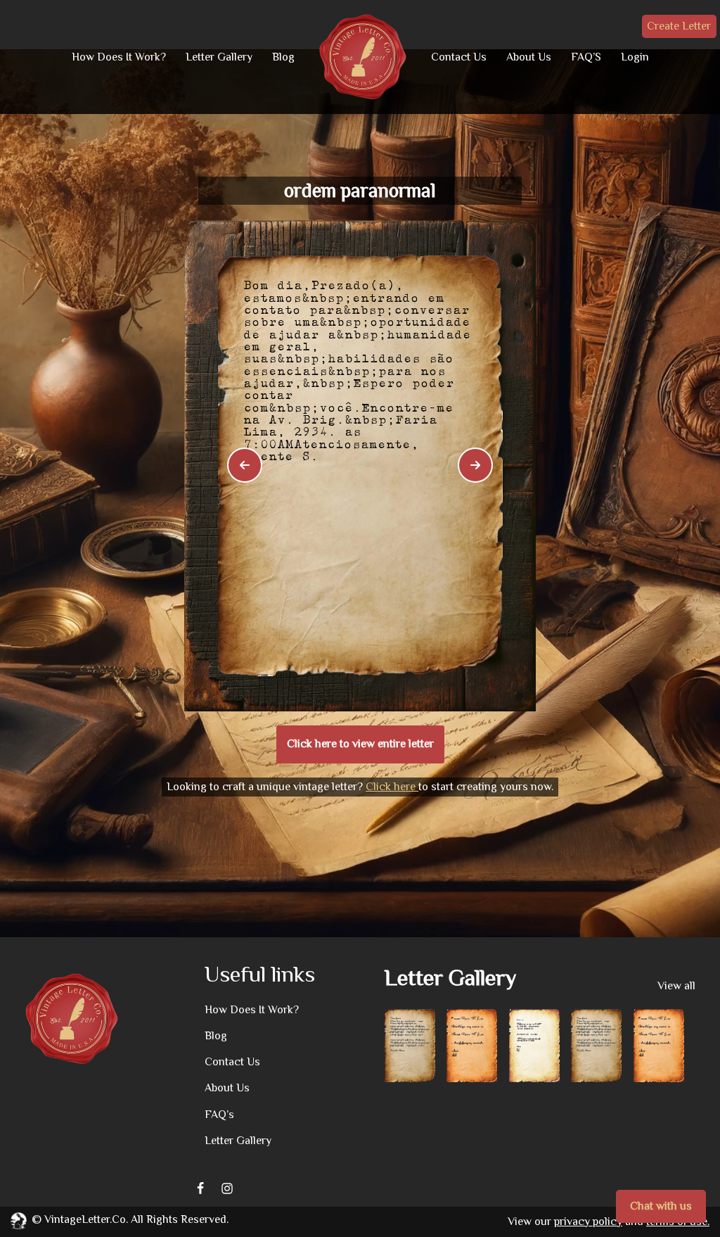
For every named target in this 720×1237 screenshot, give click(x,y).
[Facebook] (200, 1188)
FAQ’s (219, 1114)
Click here (392, 786)
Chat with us (661, 1206)
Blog (283, 57)
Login (635, 57)
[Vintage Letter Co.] (363, 57)
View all (676, 985)
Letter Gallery (219, 57)
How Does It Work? (119, 57)
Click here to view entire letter (360, 743)
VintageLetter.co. (86, 1219)
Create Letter (679, 26)
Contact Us (459, 57)
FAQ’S (586, 57)
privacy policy (588, 1221)
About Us (528, 57)
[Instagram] (227, 1188)
